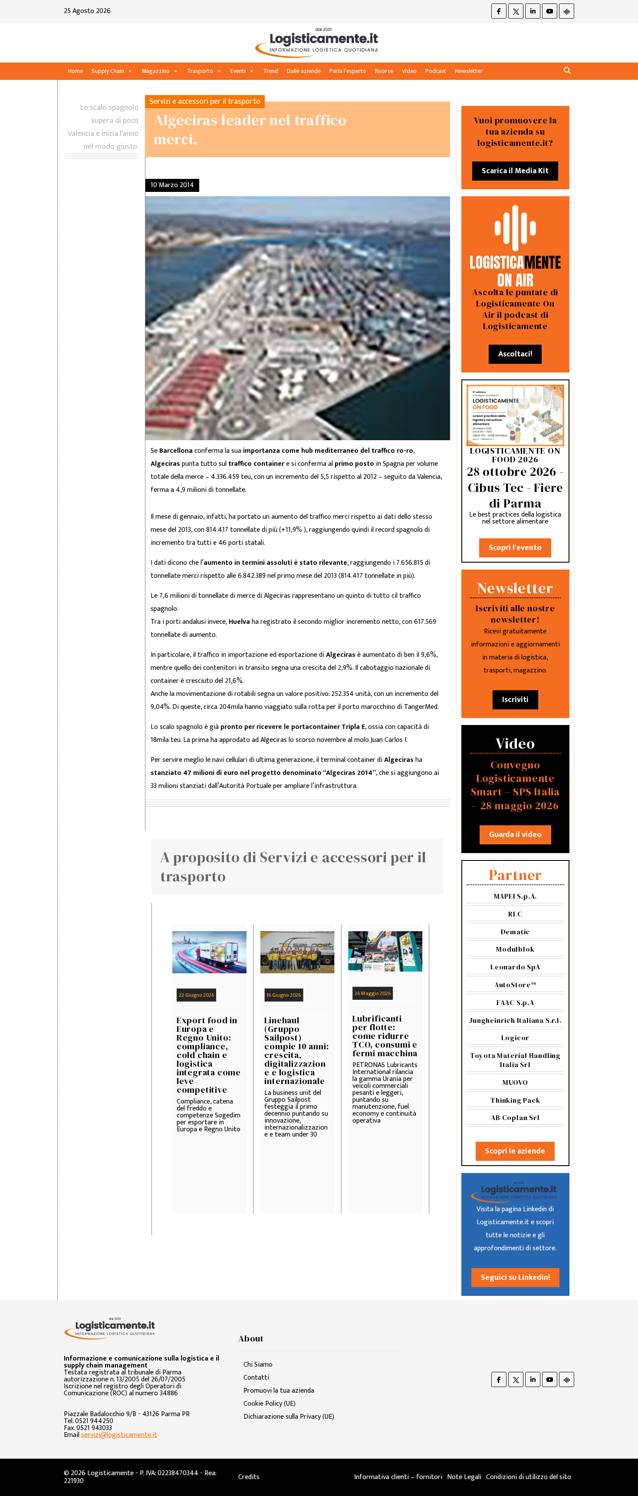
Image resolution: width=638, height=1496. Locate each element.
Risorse (384, 71)
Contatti (256, 1378)
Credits (249, 1477)
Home (75, 71)
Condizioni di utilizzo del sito (528, 1477)
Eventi (238, 71)
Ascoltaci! (515, 354)
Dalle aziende (304, 71)
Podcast (435, 71)
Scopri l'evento (515, 547)
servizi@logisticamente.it (119, 1435)
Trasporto (200, 71)
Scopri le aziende (515, 1151)
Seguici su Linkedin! (515, 1277)
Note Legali (464, 1477)
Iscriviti (515, 699)
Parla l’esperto (347, 71)
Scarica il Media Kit (515, 171)
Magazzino (155, 71)
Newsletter (469, 71)
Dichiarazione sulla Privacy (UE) (288, 1417)
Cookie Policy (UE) (269, 1404)
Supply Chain (108, 71)
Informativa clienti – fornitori (398, 1477)
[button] (567, 71)
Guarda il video (515, 834)
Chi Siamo (258, 1365)
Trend (270, 71)
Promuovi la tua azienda (278, 1391)
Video (409, 71)
